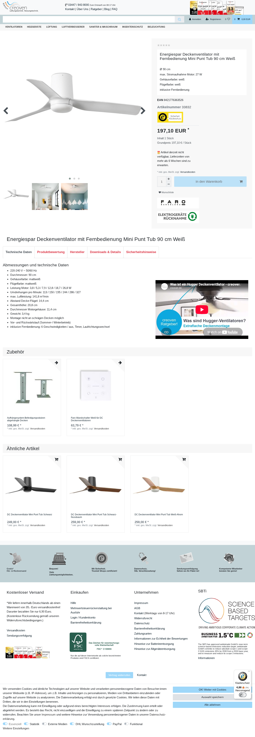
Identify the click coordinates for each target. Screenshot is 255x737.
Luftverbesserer (73, 27)
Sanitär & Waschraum (103, 27)
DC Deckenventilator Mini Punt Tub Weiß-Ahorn (159, 514)
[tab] (19, 252)
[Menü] (249, 672)
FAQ (114, 9)
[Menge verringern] (168, 184)
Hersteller (77, 252)
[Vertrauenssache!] (217, 7)
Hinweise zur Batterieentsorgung (154, 643)
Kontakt (69, 9)
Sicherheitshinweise (141, 252)
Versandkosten (187, 172)
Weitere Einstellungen (16, 728)
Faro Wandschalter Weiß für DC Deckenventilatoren (87, 419)
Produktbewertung (51, 252)
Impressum (141, 602)
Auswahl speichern (212, 697)
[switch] (242, 695)
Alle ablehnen (212, 704)
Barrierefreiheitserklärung (86, 622)
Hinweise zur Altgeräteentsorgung (154, 648)
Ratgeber (96, 9)
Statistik (34, 724)
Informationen (206, 658)
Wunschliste (167, 192)
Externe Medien (57, 724)
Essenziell (15, 724)
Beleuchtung (156, 27)
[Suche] (179, 19)
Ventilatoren (13, 27)
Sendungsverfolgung (19, 635)
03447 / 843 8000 (78, 4)
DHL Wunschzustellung (90, 724)
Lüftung (51, 27)
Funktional (136, 724)
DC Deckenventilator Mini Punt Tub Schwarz (29, 514)
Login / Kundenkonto (83, 617)
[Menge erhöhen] (168, 179)
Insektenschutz (132, 27)
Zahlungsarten (143, 633)
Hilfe (73, 602)
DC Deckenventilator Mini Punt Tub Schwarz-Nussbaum (94, 515)
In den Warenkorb (209, 181)
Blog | (107, 9)
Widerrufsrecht (143, 618)
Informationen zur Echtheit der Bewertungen (161, 638)
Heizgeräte (34, 27)
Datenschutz (142, 623)
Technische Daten (19, 252)
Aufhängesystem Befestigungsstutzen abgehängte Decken (26, 419)
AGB (137, 608)
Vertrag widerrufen (119, 675)
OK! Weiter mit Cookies (212, 689)
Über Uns (82, 9)
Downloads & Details (105, 252)
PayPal (117, 724)
